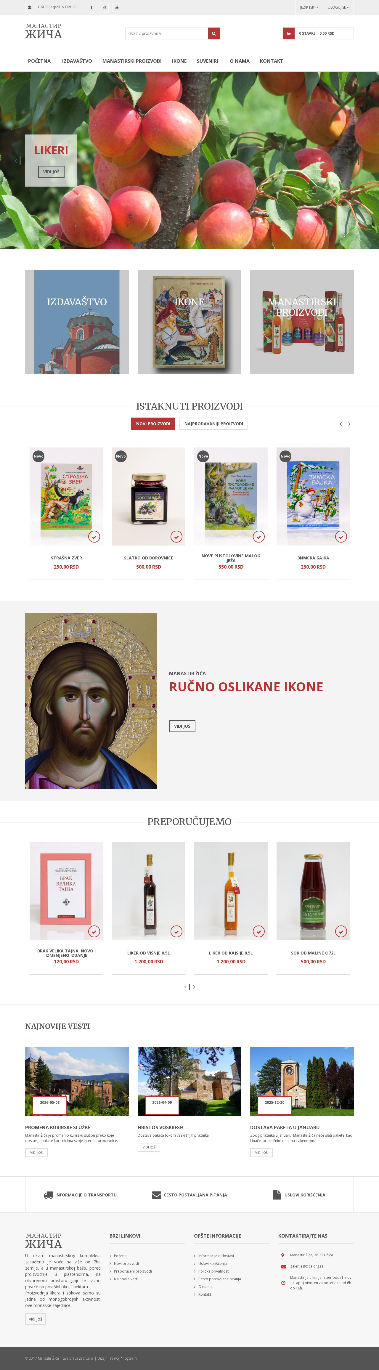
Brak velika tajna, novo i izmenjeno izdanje (66, 952)
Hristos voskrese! (161, 1127)
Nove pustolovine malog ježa (231, 558)
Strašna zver (66, 558)
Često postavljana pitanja (195, 1195)
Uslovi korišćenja (305, 1195)
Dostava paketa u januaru (285, 1127)
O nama (240, 61)
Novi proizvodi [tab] (153, 423)
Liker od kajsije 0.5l (231, 953)
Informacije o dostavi (216, 1255)
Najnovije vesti (126, 1278)
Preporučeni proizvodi (133, 1271)
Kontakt (271, 61)
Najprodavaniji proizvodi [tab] (213, 423)
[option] (189, 160)
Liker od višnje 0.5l (148, 953)
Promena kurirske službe (57, 1127)
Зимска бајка (313, 558)
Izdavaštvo (77, 61)
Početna (39, 61)
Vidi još (112, 171)
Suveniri (207, 61)
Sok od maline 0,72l (313, 953)
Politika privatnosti (213, 1271)
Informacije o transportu (86, 1195)
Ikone (179, 61)
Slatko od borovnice (148, 558)
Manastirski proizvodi (132, 61)
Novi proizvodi (126, 1263)
